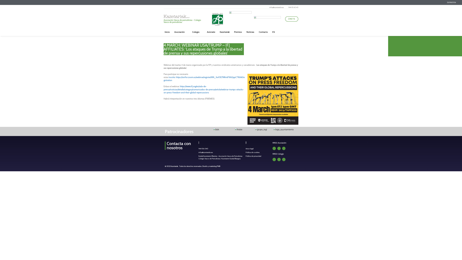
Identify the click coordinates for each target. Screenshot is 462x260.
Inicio (167, 32)
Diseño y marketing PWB (211, 166)
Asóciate (211, 32)
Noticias (250, 32)
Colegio (195, 32)
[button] (202, 129)
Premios (238, 32)
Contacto (263, 32)
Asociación (179, 32)
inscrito (172, 77)
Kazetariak (225, 32)
